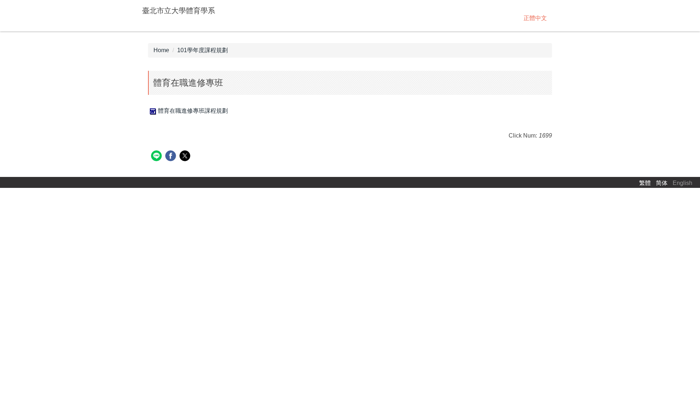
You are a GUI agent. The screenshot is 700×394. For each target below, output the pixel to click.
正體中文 (535, 18)
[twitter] (185, 156)
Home (161, 50)
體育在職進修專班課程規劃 (193, 111)
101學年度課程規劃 (202, 50)
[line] (157, 156)
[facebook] (171, 156)
